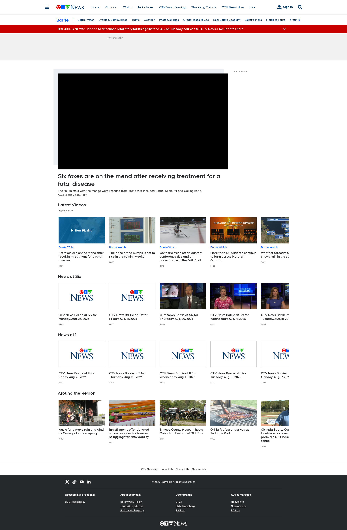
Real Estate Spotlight (226, 19)
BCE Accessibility (75, 501)
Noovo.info (237, 501)
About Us (167, 469)
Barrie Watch (86, 19)
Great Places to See (196, 19)
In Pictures (145, 7)
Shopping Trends (203, 7)
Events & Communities (113, 19)
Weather (149, 19)
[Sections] (47, 7)
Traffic (136, 19)
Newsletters (199, 469)
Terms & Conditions (131, 506)
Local (96, 7)
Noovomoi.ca (239, 506)
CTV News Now (233, 7)
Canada (111, 7)
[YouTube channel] (82, 481)
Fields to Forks (275, 19)
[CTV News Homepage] (70, 7)
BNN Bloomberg (185, 506)
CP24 (179, 501)
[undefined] (82, 242)
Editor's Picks (253, 19)
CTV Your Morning (172, 7)
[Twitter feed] (67, 481)
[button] (282, 242)
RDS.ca (235, 510)
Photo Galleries (169, 19)
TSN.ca (180, 510)
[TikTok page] (74, 481)
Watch (127, 7)
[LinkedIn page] (89, 481)
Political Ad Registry (132, 510)
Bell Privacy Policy (131, 501)
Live (252, 7)
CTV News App (150, 469)
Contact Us (182, 469)
